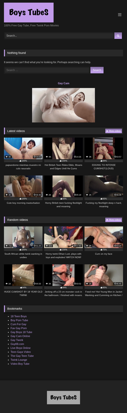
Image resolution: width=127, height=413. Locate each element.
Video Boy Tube (20, 363)
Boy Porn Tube (19, 320)
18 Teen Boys (19, 316)
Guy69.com (17, 344)
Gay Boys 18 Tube (21, 332)
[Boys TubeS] (63, 13)
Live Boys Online (21, 348)
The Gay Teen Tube (22, 355)
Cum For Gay (18, 324)
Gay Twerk (17, 340)
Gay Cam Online (20, 336)
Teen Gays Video (21, 352)
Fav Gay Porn (19, 328)
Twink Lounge (19, 359)
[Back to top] (116, 403)
